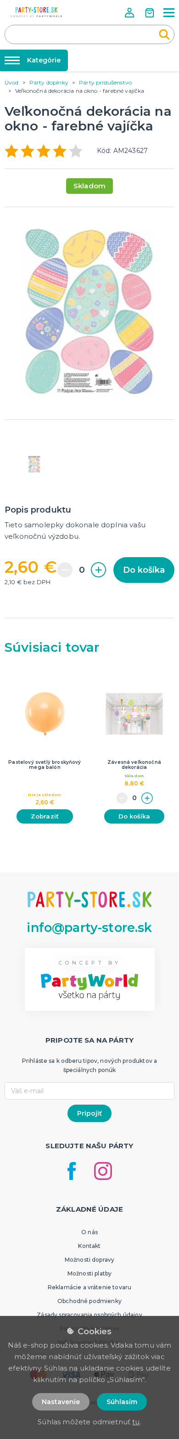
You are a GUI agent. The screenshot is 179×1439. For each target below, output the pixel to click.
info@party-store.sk (89, 927)
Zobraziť (45, 816)
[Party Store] (37, 12)
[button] (130, 13)
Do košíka (144, 570)
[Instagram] (103, 1171)
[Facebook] (71, 1171)
